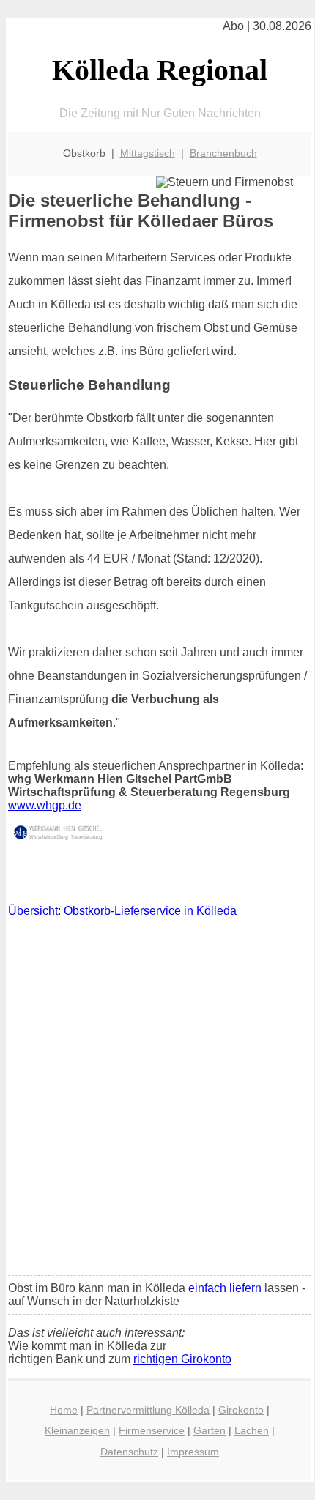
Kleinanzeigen (77, 1430)
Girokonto (241, 1410)
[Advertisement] (157, 1100)
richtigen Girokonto (182, 1359)
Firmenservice (152, 1430)
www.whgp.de (44, 805)
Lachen (251, 1430)
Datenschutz (129, 1452)
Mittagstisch (147, 153)
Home (64, 1410)
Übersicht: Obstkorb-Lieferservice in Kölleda (122, 911)
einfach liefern (225, 1288)
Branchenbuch (223, 153)
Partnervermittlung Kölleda (148, 1410)
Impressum (193, 1452)
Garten (209, 1430)
